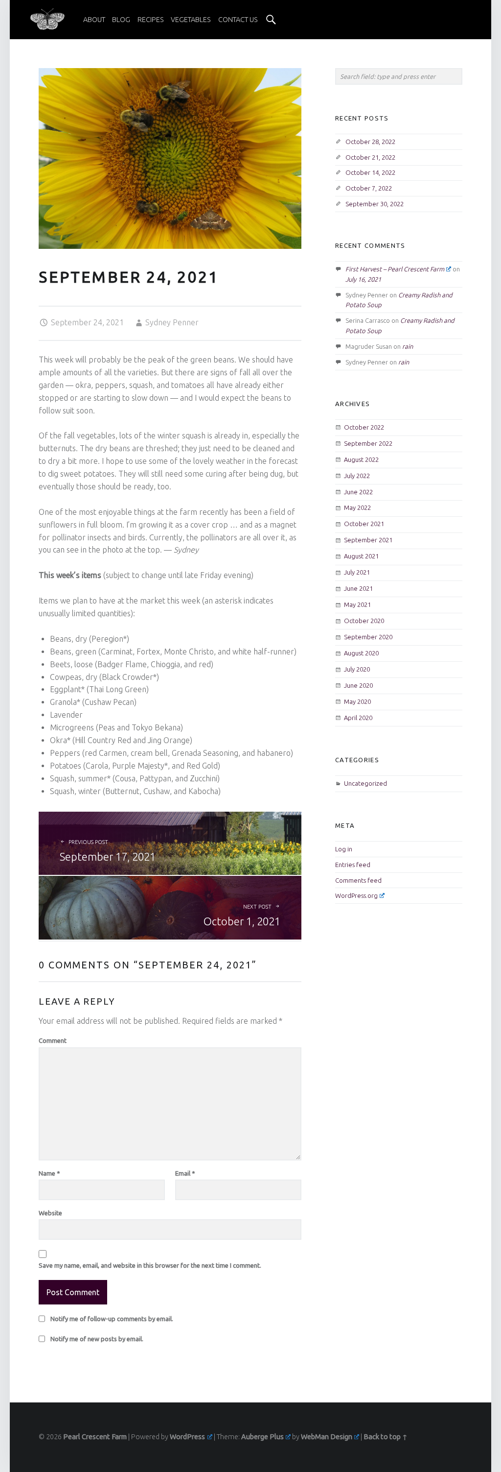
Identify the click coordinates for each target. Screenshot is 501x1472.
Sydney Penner (172, 322)
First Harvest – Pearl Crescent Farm (394, 268)
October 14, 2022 (370, 172)
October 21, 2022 (370, 157)
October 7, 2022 (368, 188)
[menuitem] (94, 19)
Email (185, 1173)
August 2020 (361, 653)
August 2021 (361, 556)
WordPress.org (356, 895)
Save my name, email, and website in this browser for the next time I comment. (150, 1265)
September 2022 (368, 443)
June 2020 (358, 685)
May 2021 (357, 604)
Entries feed (352, 864)
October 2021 (364, 523)
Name (49, 1173)
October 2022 (364, 427)
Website (50, 1212)
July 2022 (357, 475)
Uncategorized (365, 783)
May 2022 (357, 507)
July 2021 (357, 572)
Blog (121, 20)
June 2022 (358, 491)
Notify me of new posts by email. (96, 1338)
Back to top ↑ (386, 1437)
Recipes (150, 20)
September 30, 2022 (374, 203)
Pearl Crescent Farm (95, 1437)
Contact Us (238, 20)
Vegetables (191, 20)
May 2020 (357, 701)
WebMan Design (326, 1437)
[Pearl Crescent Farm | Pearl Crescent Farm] (47, 19)
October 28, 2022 (370, 141)
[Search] (271, 19)
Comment (53, 1040)
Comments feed (358, 880)
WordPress (187, 1437)
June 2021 (358, 588)
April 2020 (358, 717)
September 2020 (368, 636)
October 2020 (364, 620)
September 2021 (368, 539)
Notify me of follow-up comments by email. (111, 1318)
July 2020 (357, 669)
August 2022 (361, 459)
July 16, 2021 (363, 279)
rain (407, 346)
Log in (343, 848)
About (94, 20)
